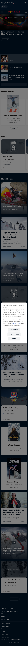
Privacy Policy (17, 323)
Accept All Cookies (14, 334)
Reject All (14, 338)
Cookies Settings (14, 329)
